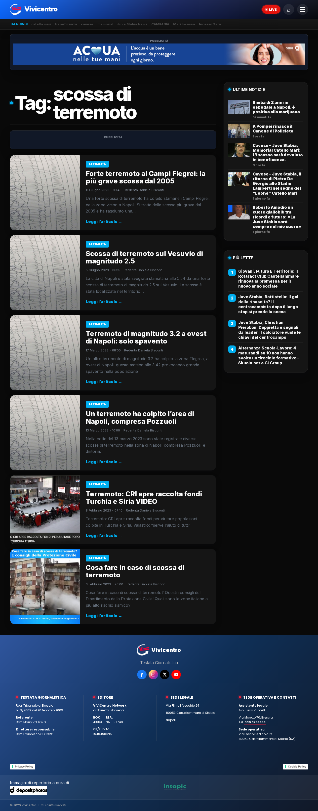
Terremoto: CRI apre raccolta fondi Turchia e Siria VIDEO (144, 498)
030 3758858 (255, 722)
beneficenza (66, 24)
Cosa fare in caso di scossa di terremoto (135, 571)
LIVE (273, 9)
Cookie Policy (297, 766)
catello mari (41, 24)
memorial (105, 24)
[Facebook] (142, 674)
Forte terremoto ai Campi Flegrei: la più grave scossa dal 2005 (145, 177)
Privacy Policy (24, 766)
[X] (164, 674)
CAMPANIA (160, 24)
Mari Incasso (184, 24)
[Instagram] (153, 674)
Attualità (97, 164)
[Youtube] (176, 674)
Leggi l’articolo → (104, 221)
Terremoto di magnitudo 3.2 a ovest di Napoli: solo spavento (146, 337)
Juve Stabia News (132, 24)
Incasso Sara (210, 24)
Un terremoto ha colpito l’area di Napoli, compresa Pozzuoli (140, 417)
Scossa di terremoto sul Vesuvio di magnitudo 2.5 (144, 257)
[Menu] (302, 9)
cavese (87, 24)
